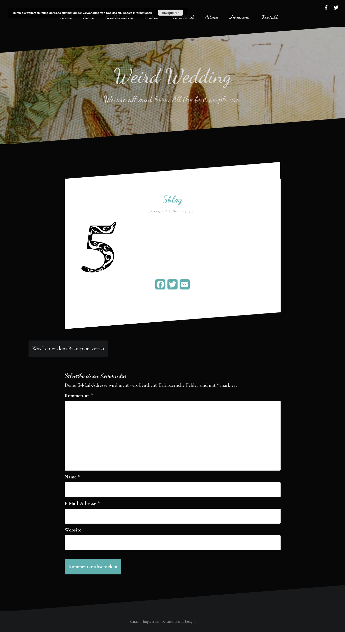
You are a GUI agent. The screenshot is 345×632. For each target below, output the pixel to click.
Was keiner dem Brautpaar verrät (68, 348)
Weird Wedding (173, 76)
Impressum (151, 621)
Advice (211, 17)
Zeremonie (240, 17)
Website (73, 530)
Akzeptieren (170, 12)
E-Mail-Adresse (82, 503)
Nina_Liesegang (181, 211)
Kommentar (79, 396)
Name (72, 477)
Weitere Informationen (137, 13)
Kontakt (270, 17)
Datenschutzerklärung (176, 621)
